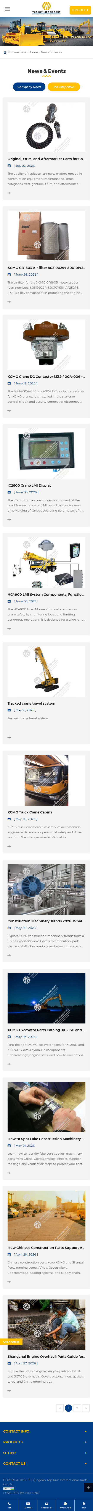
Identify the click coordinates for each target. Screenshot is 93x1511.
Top (84, 1507)
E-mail (28, 1507)
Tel (9, 1507)
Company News (29, 86)
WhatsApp (65, 1507)
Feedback (46, 1507)
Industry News (63, 86)
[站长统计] (46, 1488)
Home (33, 52)
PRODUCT (80, 10)
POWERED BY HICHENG (21, 1493)
